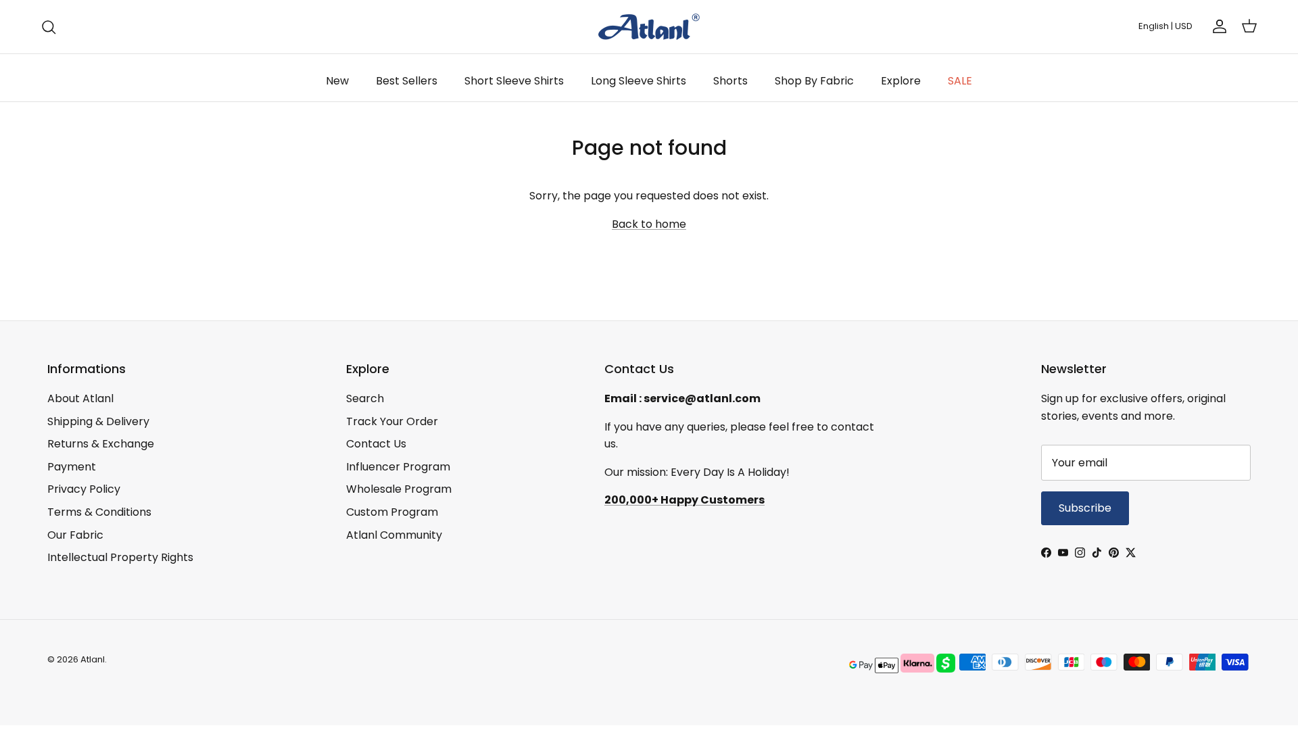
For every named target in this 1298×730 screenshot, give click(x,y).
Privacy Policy (83, 489)
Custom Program (392, 512)
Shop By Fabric (814, 81)
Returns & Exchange (100, 444)
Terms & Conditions (99, 512)
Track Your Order (392, 421)
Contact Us (376, 444)
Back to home (649, 224)
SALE (960, 81)
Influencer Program (398, 466)
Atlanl (92, 659)
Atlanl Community (394, 535)
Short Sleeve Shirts (514, 81)
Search (365, 398)
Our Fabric (75, 535)
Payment (71, 466)
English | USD (1165, 26)
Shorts (730, 81)
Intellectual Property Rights (120, 557)
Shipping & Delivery (98, 421)
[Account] (1217, 26)
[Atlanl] (649, 27)
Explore (901, 81)
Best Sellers (406, 81)
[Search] (49, 27)
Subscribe (1085, 508)
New (337, 81)
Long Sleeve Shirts (638, 81)
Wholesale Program (399, 489)
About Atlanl (80, 398)
